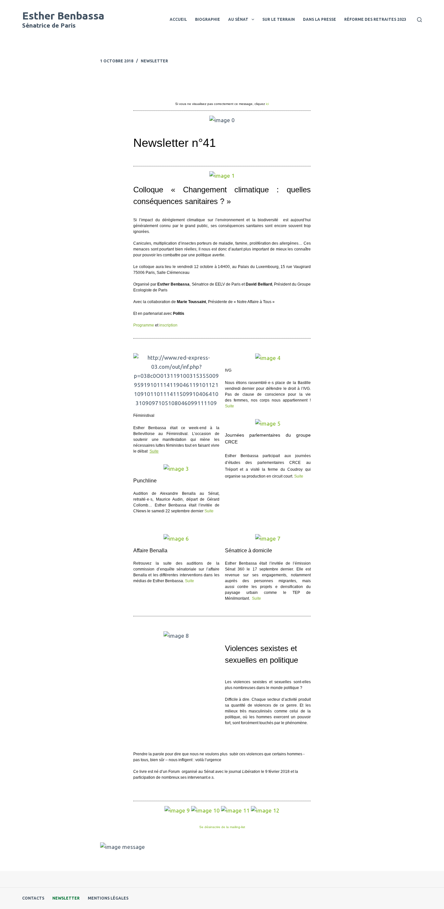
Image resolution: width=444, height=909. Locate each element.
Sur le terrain (278, 19)
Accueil (178, 19)
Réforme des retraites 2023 (375, 19)
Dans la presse (319, 19)
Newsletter (154, 61)
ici (267, 104)
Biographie (207, 19)
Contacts (33, 898)
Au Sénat (238, 19)
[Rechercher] (419, 19)
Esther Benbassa (63, 15)
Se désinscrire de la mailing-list (222, 827)
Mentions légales (108, 898)
